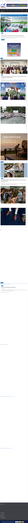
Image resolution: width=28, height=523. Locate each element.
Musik (19, 9)
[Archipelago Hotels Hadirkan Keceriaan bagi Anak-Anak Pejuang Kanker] (13, 94)
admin (5, 34)
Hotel (13, 9)
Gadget (10, 9)
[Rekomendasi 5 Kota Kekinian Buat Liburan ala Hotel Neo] (14, 24)
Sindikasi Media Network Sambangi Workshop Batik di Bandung (26, 195)
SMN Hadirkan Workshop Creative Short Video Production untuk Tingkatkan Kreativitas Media (13, 77)
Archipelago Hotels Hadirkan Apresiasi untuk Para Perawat (17, 1)
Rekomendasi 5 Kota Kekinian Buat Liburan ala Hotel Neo (12, 35)
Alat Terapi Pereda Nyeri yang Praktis (8, 287)
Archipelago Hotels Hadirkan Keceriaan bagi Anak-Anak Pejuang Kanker (26, 92)
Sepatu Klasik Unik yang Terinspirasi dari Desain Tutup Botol (26, 216)
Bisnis (2, 9)
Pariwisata (2, 11)
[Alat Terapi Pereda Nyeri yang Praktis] (14, 284)
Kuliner (16, 9)
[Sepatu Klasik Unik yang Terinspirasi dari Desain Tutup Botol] (13, 218)
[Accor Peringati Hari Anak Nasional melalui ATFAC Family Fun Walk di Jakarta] (13, 119)
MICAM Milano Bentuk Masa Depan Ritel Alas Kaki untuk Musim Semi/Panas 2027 (13, 180)
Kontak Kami (2, 516)
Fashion (7, 9)
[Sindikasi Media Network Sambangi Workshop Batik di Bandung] (13, 196)
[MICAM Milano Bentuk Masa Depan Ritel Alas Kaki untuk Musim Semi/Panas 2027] (14, 170)
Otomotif (22, 9)
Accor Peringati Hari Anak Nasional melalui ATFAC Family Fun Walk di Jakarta (26, 117)
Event (4, 9)
